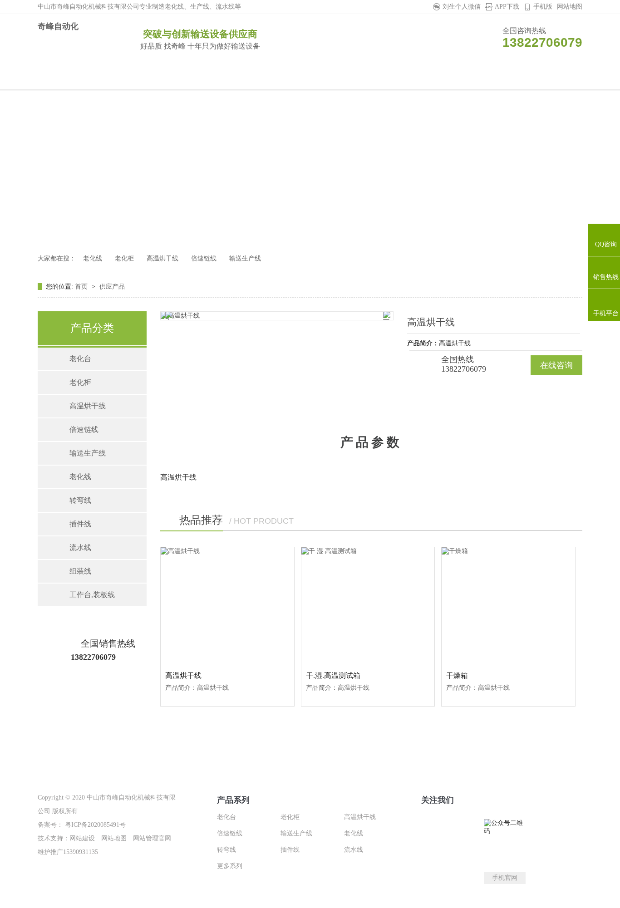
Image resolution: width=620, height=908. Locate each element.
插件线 (80, 524)
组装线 (80, 571)
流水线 (80, 547)
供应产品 (112, 286)
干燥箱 (457, 675)
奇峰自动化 (58, 26)
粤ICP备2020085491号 (94, 824)
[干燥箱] (508, 605)
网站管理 (145, 838)
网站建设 (82, 838)
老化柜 (124, 258)
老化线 (92, 258)
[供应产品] (310, 167)
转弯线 (80, 500)
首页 (82, 286)
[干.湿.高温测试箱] (368, 605)
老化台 (80, 359)
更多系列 (229, 866)
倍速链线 (204, 258)
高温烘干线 (162, 258)
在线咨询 (556, 365)
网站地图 (569, 6)
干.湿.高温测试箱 (333, 675)
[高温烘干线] (227, 605)
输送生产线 (245, 258)
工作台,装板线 (92, 595)
